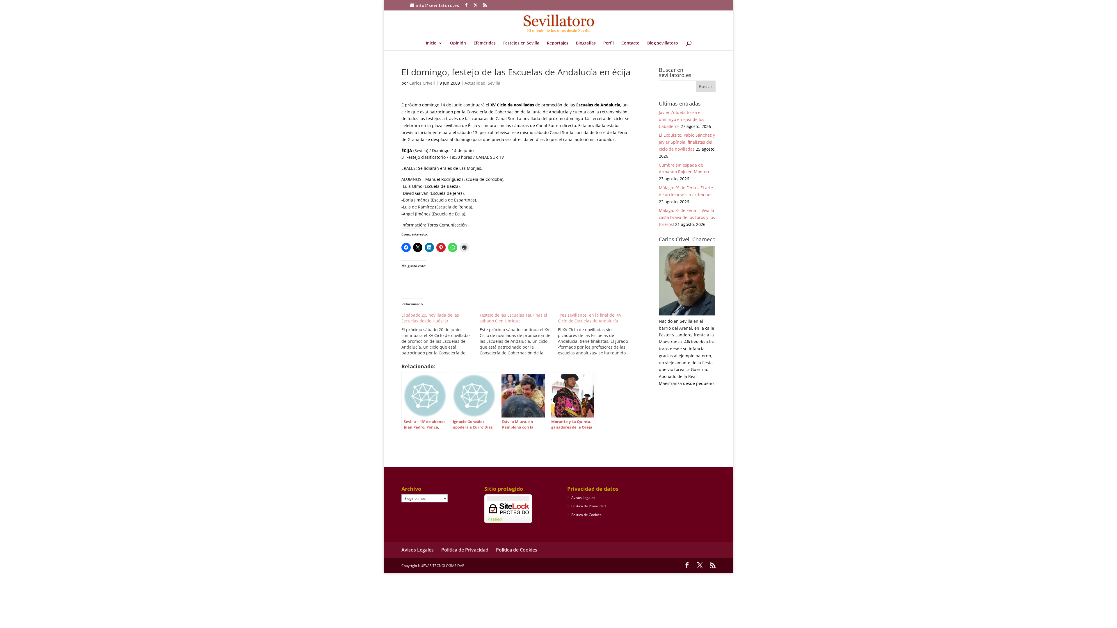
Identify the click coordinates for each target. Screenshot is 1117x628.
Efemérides (485, 43)
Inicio (431, 43)
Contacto (630, 43)
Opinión (458, 43)
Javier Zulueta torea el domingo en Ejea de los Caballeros (681, 119)
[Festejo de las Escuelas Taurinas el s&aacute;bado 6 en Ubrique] (519, 334)
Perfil (608, 43)
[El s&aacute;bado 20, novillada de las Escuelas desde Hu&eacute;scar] (440, 334)
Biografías (586, 43)
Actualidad (475, 83)
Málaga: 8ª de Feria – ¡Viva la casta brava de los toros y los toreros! (687, 217)
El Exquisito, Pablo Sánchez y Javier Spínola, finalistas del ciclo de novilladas (687, 142)
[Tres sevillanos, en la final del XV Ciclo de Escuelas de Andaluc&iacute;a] (597, 334)
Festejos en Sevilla (521, 43)
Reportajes (557, 43)
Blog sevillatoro (662, 43)
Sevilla (494, 83)
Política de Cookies (586, 514)
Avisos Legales (583, 497)
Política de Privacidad (588, 506)
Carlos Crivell (422, 83)
